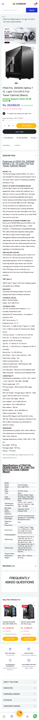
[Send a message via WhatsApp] (35, 716)
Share (34, 138)
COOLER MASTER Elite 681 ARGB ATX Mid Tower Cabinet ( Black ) (10, 623)
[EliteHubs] (19, 4)
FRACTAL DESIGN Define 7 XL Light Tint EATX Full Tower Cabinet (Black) (18, 91)
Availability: (6, 145)
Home (3, 17)
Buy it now (19, 132)
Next (34, 622)
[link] (16, 606)
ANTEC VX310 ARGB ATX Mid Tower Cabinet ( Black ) (28, 623)
